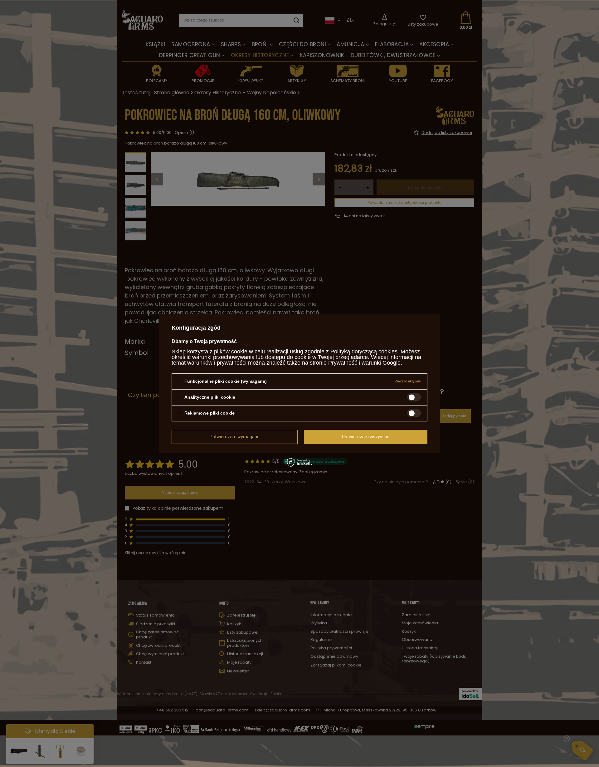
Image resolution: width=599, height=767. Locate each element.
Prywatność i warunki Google (364, 362)
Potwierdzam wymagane (235, 436)
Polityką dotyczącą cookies (363, 351)
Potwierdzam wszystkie (365, 436)
